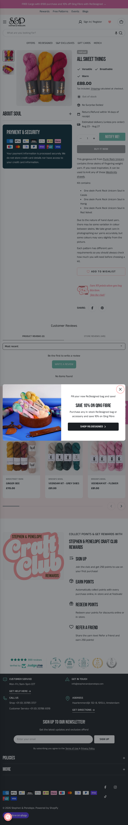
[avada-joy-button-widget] (8, 817)
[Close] (120, 389)
